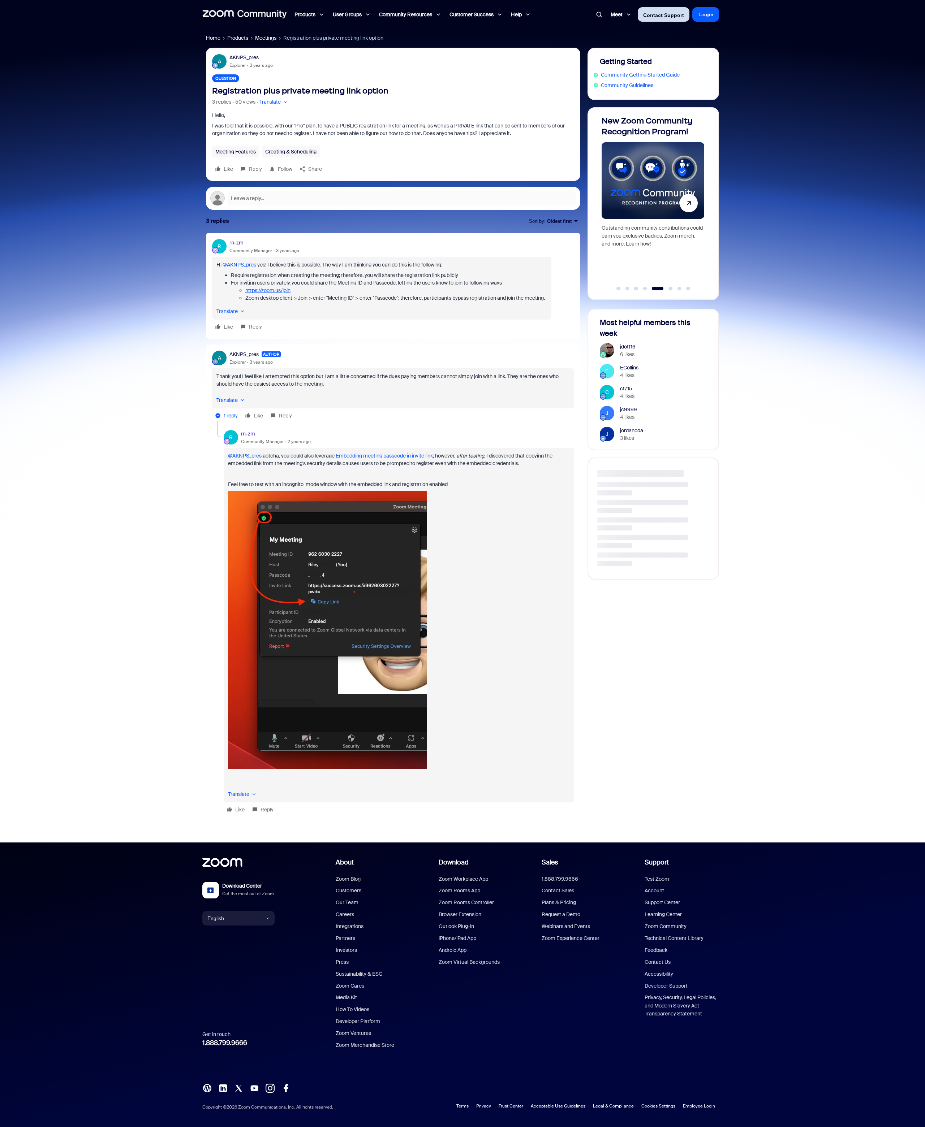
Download (454, 862)
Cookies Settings (658, 1106)
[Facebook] (286, 1087)
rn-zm (236, 242)
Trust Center (511, 1106)
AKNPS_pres (244, 57)
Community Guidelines (627, 85)
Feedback (656, 950)
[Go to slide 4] (645, 288)
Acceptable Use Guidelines (558, 1106)
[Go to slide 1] (618, 288)
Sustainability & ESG (359, 974)
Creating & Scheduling (291, 151)
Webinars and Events (566, 926)
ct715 (626, 388)
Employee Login (699, 1106)
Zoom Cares (350, 986)
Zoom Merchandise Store (365, 1045)
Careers (345, 914)
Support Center (662, 902)
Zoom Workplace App (463, 879)
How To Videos (352, 1009)
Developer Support (666, 986)
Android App (452, 950)
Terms (462, 1106)
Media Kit (346, 997)
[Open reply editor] (393, 198)
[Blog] (207, 1087)
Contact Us (658, 962)
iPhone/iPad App (457, 938)
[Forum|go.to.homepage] (244, 14)
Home (213, 38)
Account (654, 890)
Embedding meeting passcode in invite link (384, 455)
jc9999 (628, 409)
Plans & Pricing (559, 902)
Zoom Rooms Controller (466, 902)
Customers (348, 890)
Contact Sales (558, 890)
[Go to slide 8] (688, 288)
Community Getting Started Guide (640, 74)
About (345, 862)
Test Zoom (657, 879)
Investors (346, 950)
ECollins (629, 367)
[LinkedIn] (223, 1087)
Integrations (349, 926)
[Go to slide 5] (654, 288)
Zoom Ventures (353, 1033)
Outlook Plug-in (456, 926)
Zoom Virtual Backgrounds (469, 962)
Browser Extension (460, 914)
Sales (550, 862)
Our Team (347, 902)
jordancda (631, 430)
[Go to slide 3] (636, 288)
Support (657, 862)
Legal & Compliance (613, 1106)
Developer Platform (358, 1021)
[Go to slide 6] (666, 288)
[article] (393, 286)
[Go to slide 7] (679, 288)
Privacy (483, 1106)
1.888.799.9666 (224, 1043)
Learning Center (663, 914)
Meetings (265, 38)
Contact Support (663, 15)
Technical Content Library (674, 938)
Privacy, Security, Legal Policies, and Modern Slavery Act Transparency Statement (680, 1005)
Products (237, 38)
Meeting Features (235, 151)
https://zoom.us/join (268, 290)
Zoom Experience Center (570, 938)
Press (342, 962)
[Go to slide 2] (627, 288)
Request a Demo (561, 914)
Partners (345, 938)
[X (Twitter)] (238, 1087)
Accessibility (659, 974)
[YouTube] (254, 1087)
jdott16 (628, 346)
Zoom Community (666, 926)
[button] (274, 102)
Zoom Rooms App (459, 890)
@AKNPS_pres (239, 264)
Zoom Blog (348, 879)
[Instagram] (270, 1087)
